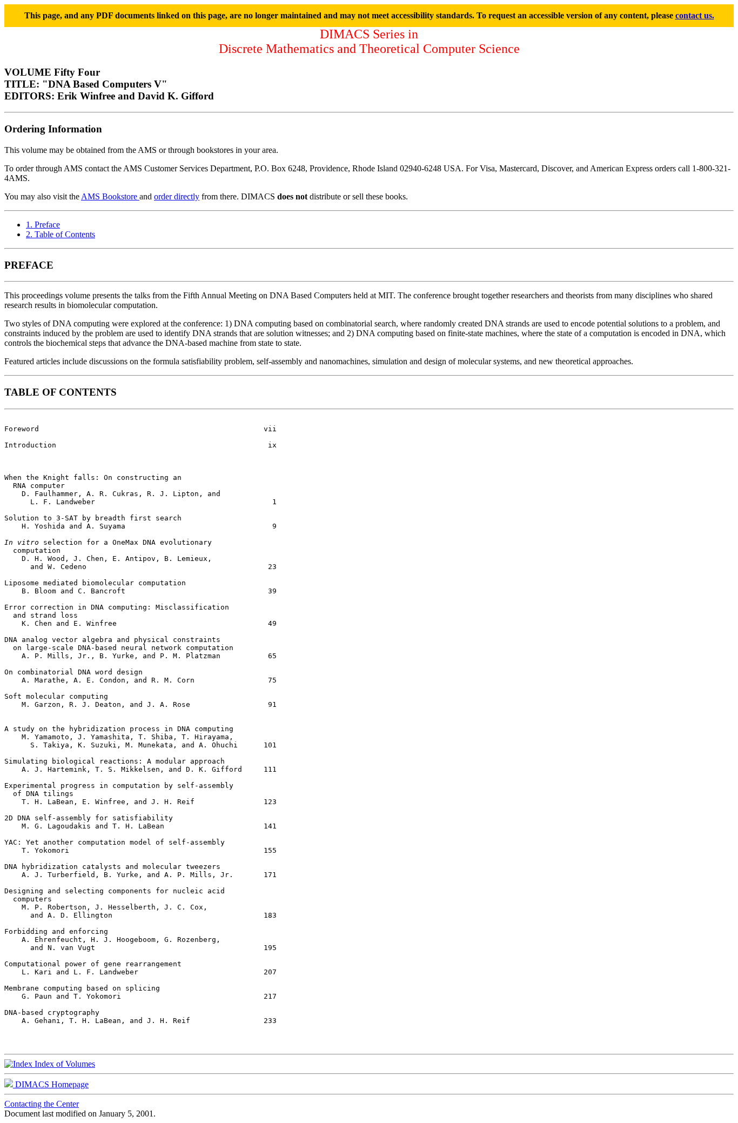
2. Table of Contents (60, 234)
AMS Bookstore (110, 196)
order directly (176, 196)
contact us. (694, 15)
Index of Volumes (63, 1063)
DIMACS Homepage (51, 1084)
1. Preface (43, 224)
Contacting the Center (41, 1103)
